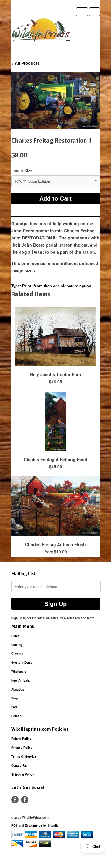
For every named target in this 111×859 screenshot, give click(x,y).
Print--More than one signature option (56, 286)
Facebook (15, 799)
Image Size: (22, 171)
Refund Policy (21, 739)
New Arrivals (20, 680)
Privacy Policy (22, 747)
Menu (82, 11)
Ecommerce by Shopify (42, 825)
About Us (17, 689)
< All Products (25, 63)
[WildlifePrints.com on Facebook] (24, 799)
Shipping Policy (22, 774)
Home (15, 636)
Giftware (17, 654)
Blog (14, 698)
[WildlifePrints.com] (40, 31)
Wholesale (18, 671)
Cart (94, 11)
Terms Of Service (23, 756)
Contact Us (19, 765)
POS (14, 825)
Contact (16, 716)
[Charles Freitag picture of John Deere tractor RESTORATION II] (55, 100)
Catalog (16, 645)
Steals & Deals (22, 663)
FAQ (14, 707)
